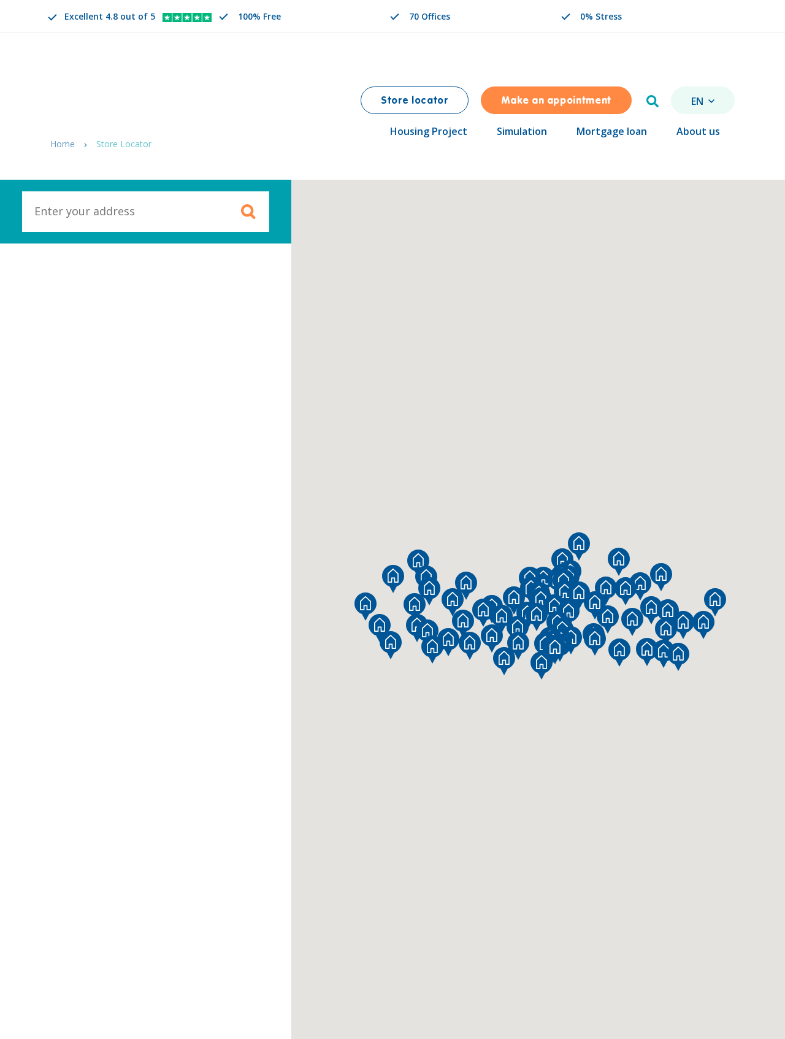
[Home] (111, 91)
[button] (555, 650)
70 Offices (429, 16)
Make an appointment (556, 101)
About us (698, 131)
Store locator (414, 101)
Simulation (522, 131)
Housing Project (428, 131)
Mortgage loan (611, 131)
